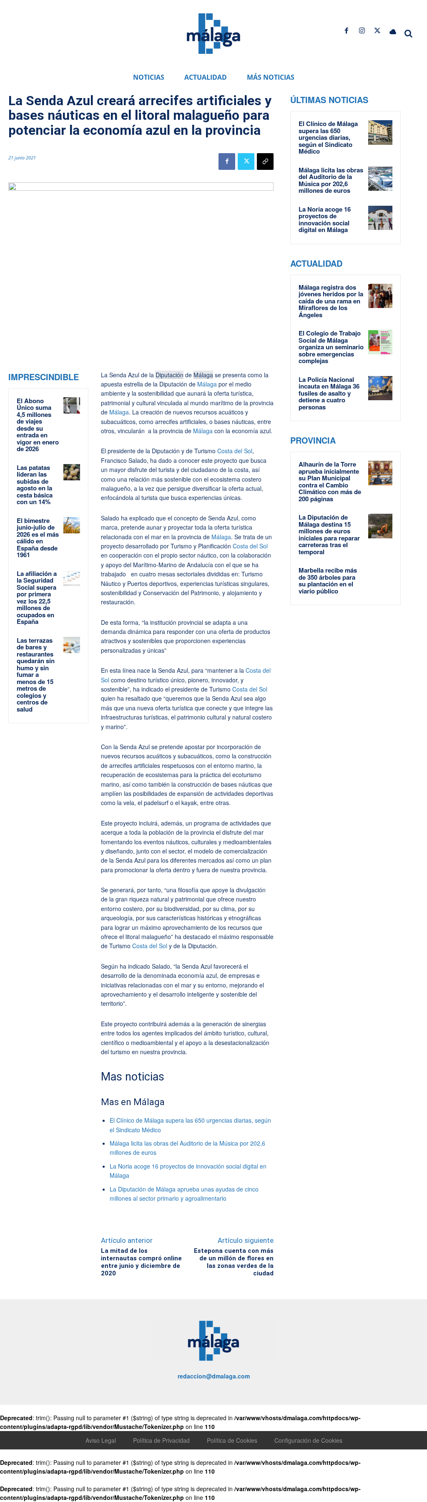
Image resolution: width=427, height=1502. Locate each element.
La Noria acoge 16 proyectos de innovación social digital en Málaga (325, 219)
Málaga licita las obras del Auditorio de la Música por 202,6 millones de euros (331, 180)
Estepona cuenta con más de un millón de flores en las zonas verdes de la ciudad (234, 1262)
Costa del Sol (234, 451)
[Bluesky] (393, 30)
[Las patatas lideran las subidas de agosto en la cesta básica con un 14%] (71, 472)
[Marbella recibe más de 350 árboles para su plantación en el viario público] (380, 579)
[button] (409, 33)
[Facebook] (346, 30)
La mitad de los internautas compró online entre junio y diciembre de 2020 (141, 1262)
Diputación (169, 375)
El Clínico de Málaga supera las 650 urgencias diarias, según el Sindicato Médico (328, 137)
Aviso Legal (100, 1440)
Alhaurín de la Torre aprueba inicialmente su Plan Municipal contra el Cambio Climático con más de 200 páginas (330, 481)
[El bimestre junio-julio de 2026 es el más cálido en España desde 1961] (71, 525)
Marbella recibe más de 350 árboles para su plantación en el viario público (328, 580)
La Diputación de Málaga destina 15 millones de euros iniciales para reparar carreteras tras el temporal (329, 534)
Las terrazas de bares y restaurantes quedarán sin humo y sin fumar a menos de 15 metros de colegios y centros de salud (36, 675)
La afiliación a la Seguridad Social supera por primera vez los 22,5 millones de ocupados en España (37, 597)
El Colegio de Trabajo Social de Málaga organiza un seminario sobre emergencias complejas (331, 346)
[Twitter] (377, 30)
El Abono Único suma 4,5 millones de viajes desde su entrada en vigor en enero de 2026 (38, 425)
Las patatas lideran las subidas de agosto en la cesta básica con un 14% (35, 485)
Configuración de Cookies (308, 1440)
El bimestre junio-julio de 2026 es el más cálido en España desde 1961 (38, 538)
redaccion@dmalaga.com (214, 1376)
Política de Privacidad (161, 1440)
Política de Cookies (232, 1440)
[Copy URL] (265, 161)
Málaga (203, 375)
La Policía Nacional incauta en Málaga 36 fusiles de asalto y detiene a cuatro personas (329, 393)
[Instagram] (361, 30)
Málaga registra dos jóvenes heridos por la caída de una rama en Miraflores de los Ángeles (331, 301)
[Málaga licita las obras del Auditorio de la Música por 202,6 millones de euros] (380, 179)
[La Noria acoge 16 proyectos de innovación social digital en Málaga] (380, 218)
